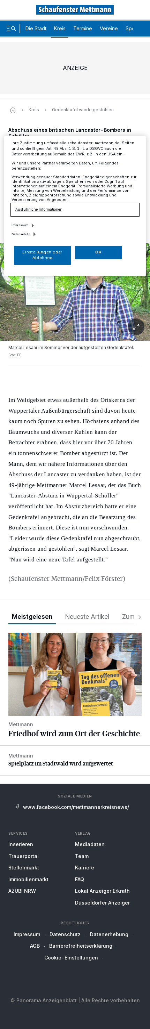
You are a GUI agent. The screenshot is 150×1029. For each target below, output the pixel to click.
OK (98, 252)
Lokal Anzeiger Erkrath (102, 891)
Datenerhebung (109, 934)
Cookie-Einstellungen (71, 958)
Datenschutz (65, 934)
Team (82, 856)
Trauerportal (23, 856)
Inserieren (20, 844)
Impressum (27, 934)
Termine (82, 28)
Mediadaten (90, 844)
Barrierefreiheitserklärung (80, 946)
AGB (35, 946)
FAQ (79, 879)
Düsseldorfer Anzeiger (102, 903)
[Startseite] (13, 110)
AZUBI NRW (22, 891)
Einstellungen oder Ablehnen (42, 255)
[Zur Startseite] (75, 10)
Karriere (84, 867)
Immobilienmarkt (28, 879)
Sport (132, 28)
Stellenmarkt (23, 867)
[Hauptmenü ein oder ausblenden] (11, 28)
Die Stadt (35, 28)
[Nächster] (137, 616)
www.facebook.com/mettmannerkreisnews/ (76, 807)
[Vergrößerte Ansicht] (75, 327)
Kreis (60, 28)
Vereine (109, 28)
